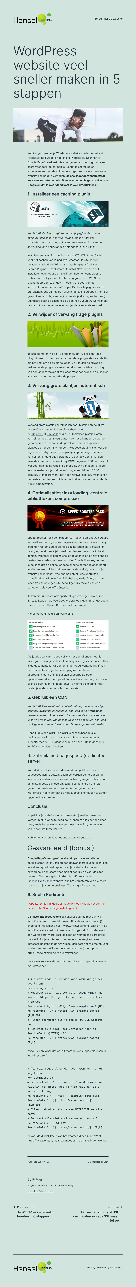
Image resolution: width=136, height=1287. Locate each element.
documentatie (43, 665)
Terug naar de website (109, 18)
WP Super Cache (92, 255)
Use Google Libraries (66, 600)
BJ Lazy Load (35, 600)
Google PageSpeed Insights (44, 162)
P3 (59, 353)
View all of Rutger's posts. (40, 1191)
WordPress (116, 1267)
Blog (106, 1161)
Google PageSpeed (84, 885)
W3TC (76, 255)
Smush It (52, 434)
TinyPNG (37, 434)
